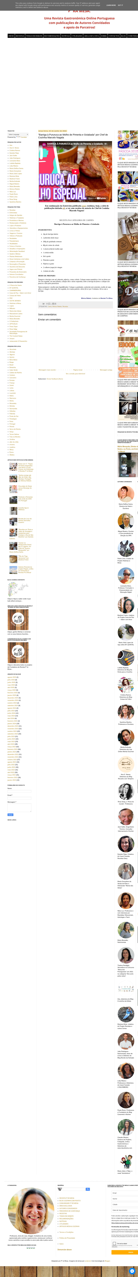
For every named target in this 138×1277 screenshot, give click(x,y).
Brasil (11, 365)
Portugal (12, 424)
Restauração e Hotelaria (17, 223)
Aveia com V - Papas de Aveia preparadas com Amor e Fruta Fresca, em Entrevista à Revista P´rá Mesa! (25, 467)
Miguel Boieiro (14, 184)
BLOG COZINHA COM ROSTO (70, 1200)
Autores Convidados (16, 274)
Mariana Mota (14, 176)
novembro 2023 (13, 728)
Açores (11, 357)
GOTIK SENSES (15, 301)
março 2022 (12, 775)
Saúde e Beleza (14, 254)
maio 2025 (11, 685)
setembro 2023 (13, 734)
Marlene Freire (14, 179)
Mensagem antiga (106, 370)
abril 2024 (11, 718)
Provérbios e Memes (16, 220)
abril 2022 (11, 772)
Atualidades (13, 243)
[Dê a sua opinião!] (49, 304)
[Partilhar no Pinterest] (55, 304)
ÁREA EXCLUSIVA (91, 36)
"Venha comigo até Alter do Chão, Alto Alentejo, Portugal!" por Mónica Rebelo (24, 477)
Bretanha (12, 367)
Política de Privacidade (67, 1238)
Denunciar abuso (65, 1250)
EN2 (10, 298)
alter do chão (13, 442)
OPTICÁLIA (13, 324)
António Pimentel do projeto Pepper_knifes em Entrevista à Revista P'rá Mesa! (25, 569)
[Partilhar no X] (51, 304)
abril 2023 (11, 744)
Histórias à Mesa (15, 303)
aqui (84, 206)
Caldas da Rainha (15, 372)
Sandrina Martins (15, 202)
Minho (11, 401)
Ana (10, 145)
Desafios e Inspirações (17, 249)
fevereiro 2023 (12, 749)
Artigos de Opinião (15, 215)
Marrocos (12, 398)
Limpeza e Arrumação (16, 261)
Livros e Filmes (14, 231)
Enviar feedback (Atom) (55, 379)
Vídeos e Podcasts (15, 236)
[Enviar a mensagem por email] (47, 304)
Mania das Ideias (15, 311)
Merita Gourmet (14, 316)
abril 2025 (11, 687)
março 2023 (12, 747)
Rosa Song (13, 199)
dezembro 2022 (13, 754)
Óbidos (11, 455)
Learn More (111, 5)
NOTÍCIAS (66, 36)
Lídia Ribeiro (13, 166)
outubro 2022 (12, 759)
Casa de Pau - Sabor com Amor (20, 293)
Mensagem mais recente (47, 370)
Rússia (11, 426)
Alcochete (12, 349)
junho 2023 (11, 739)
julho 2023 (11, 736)
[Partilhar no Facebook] (53, 304)
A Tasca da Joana (15, 285)
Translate (23, 137)
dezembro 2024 (13, 698)
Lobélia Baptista (14, 163)
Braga (11, 362)
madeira (12, 447)
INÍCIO (11, 36)
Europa (11, 380)
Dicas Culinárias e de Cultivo (19, 259)
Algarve (12, 354)
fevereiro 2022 (12, 777)
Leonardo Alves (14, 161)
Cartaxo (12, 375)
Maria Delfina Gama (16, 168)
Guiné (11, 385)
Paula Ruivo (13, 194)
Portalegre (13, 419)
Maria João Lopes (15, 173)
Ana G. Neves (14, 148)
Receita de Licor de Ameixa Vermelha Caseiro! (25, 520)
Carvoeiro (12, 378)
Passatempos (14, 241)
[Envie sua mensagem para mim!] (132, 1271)
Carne (50, 306)
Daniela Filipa (14, 153)
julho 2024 (11, 711)
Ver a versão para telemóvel (75, 374)
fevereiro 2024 (12, 721)
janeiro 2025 (12, 695)
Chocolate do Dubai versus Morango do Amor (25, 488)
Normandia (13, 408)
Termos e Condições (66, 1232)
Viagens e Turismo (15, 233)
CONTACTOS (114, 36)
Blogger (107, 1261)
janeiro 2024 (12, 723)
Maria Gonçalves (15, 171)
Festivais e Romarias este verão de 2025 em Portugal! (25, 498)
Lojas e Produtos (15, 225)
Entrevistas (13, 213)
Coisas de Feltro (15, 295)
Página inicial (77, 370)
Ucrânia (12, 439)
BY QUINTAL (13, 288)
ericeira (12, 444)
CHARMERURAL (15, 290)
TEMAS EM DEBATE (34, 36)
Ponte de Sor (13, 416)
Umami (11, 338)
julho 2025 (11, 680)
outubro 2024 (12, 703)
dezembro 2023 (13, 726)
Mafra (11, 396)
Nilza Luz (12, 191)
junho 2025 (11, 682)
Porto (11, 421)
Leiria (11, 388)
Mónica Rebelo (86, 298)
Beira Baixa (13, 360)
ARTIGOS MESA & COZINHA (69, 1226)
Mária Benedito (14, 186)
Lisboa (11, 390)
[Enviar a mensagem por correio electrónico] (43, 303)
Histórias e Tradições (16, 218)
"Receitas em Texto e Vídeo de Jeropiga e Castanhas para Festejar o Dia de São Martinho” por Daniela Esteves (21, 534)
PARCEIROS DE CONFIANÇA (69, 1211)
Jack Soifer (13, 155)
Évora (11, 452)
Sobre (61, 1244)
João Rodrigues (14, 158)
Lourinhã (12, 393)
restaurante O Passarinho (18, 341)
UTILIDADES (77, 36)
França (11, 383)
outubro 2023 (12, 731)
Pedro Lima (13, 197)
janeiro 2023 (12, 752)
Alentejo (12, 352)
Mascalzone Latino (15, 313)
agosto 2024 (12, 708)
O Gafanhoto (13, 321)
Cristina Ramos (14, 150)
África (11, 449)
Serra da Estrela (15, 429)
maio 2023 (11, 741)
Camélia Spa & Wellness (23, 509)
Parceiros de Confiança (17, 277)
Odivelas (12, 411)
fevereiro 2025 (12, 693)
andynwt (88, 1261)
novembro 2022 (13, 757)
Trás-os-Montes (14, 437)
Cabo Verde (13, 370)
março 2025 (12, 690)
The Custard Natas (15, 336)
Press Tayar (13, 326)
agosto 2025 (12, 677)
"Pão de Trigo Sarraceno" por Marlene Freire (23, 558)
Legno (11, 306)
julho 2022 (11, 764)
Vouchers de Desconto (17, 267)
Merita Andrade (14, 181)
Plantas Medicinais (15, 256)
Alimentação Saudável (17, 251)
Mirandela (12, 403)
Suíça (11, 432)
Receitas (65, 306)
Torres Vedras (14, 434)
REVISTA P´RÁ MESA (66, 1198)
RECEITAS (20, 36)
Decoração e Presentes (17, 264)
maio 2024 (11, 716)
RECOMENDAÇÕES (52, 36)
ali (64, 208)
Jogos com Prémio (15, 269)
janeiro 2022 (12, 780)
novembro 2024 (13, 700)
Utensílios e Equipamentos (18, 228)
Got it (120, 5)
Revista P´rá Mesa (106, 298)
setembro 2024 (13, 705)
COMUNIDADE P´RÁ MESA (68, 1203)
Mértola (12, 406)
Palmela (12, 414)
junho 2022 (11, 767)
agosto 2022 (12, 762)
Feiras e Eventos (15, 246)
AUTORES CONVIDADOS (68, 1208)
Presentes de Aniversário (18, 272)
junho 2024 (11, 713)
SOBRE (104, 36)
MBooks (12, 308)
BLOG (123, 36)
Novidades (13, 238)
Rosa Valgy (13, 329)
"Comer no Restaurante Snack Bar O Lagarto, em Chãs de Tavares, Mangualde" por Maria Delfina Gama (20, 547)
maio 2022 (11, 770)
